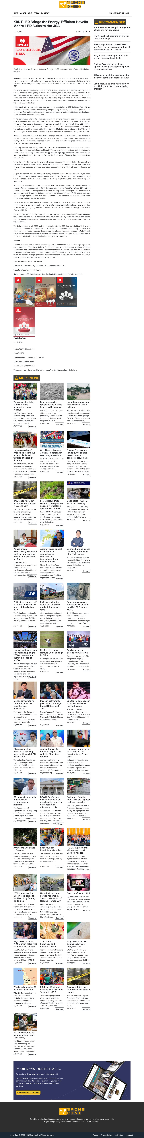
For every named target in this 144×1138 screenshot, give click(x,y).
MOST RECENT (26, 13)
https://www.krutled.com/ (31, 270)
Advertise (119, 1135)
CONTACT (45, 13)
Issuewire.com (53, 78)
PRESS (36, 13)
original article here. (69, 370)
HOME (15, 13)
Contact (129, 1135)
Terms (95, 1135)
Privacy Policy (106, 1135)
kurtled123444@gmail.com (24, 349)
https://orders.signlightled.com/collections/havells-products (58, 274)
